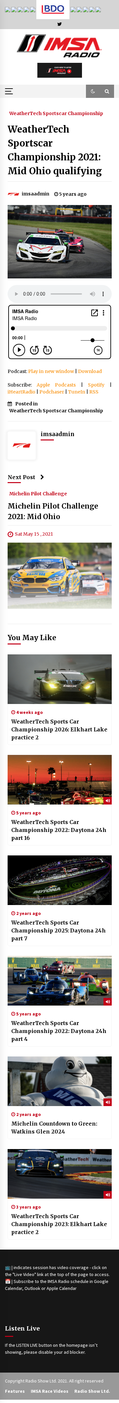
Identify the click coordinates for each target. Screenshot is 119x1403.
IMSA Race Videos (49, 1391)
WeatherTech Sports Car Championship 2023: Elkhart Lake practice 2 (59, 1224)
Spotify (96, 385)
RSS (94, 392)
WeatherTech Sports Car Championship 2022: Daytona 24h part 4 (58, 1031)
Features (15, 1391)
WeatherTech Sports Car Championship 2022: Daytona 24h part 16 (58, 830)
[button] (93, 91)
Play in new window (51, 371)
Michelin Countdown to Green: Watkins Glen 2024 (54, 1127)
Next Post (21, 477)
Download (90, 371)
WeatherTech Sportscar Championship (56, 113)
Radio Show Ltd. (92, 1391)
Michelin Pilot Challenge (38, 493)
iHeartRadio (21, 392)
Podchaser (51, 392)
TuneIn (76, 392)
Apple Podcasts (56, 385)
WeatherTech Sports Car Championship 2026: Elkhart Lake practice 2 (59, 729)
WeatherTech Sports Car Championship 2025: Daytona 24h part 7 (58, 930)
